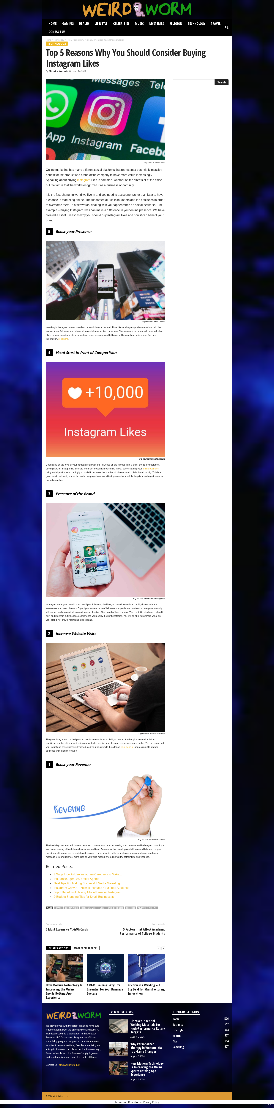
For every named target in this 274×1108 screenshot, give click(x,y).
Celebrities (121, 23)
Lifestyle (101, 23)
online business (151, 468)
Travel (216, 23)
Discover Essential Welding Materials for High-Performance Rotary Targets (147, 1026)
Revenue (142, 908)
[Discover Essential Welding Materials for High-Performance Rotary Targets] (118, 1026)
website (152, 908)
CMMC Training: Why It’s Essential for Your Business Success (105, 989)
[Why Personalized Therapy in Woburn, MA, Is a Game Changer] (118, 1049)
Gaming (68, 23)
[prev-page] (159, 948)
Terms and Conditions (128, 1102)
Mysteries (156, 23)
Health (84, 23)
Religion (175, 23)
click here (63, 339)
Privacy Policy (151, 1102)
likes (102, 908)
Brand (59, 908)
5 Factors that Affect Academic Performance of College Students (142, 931)
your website (127, 747)
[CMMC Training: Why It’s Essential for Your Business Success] (105, 968)
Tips (174, 1041)
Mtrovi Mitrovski (58, 71)
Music (139, 23)
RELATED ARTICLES (58, 948)
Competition (71, 908)
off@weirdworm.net (69, 1064)
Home (53, 23)
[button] (227, 27)
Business (177, 1025)
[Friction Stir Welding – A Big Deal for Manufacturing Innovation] (146, 968)
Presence (130, 908)
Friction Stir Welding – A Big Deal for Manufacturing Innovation (146, 989)
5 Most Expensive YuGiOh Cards (67, 929)
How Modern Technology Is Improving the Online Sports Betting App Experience (64, 991)
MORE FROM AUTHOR (85, 948)
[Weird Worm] (137, 9)
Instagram (83, 180)
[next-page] (163, 948)
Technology (196, 23)
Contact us (57, 31)
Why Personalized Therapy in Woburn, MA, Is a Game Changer (146, 1048)
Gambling (178, 1047)
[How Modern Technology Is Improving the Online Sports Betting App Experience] (64, 968)
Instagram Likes (89, 908)
